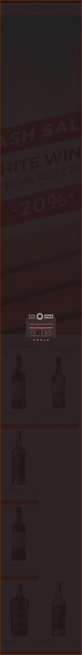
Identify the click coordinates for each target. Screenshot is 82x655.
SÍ (35, 333)
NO (46, 333)
